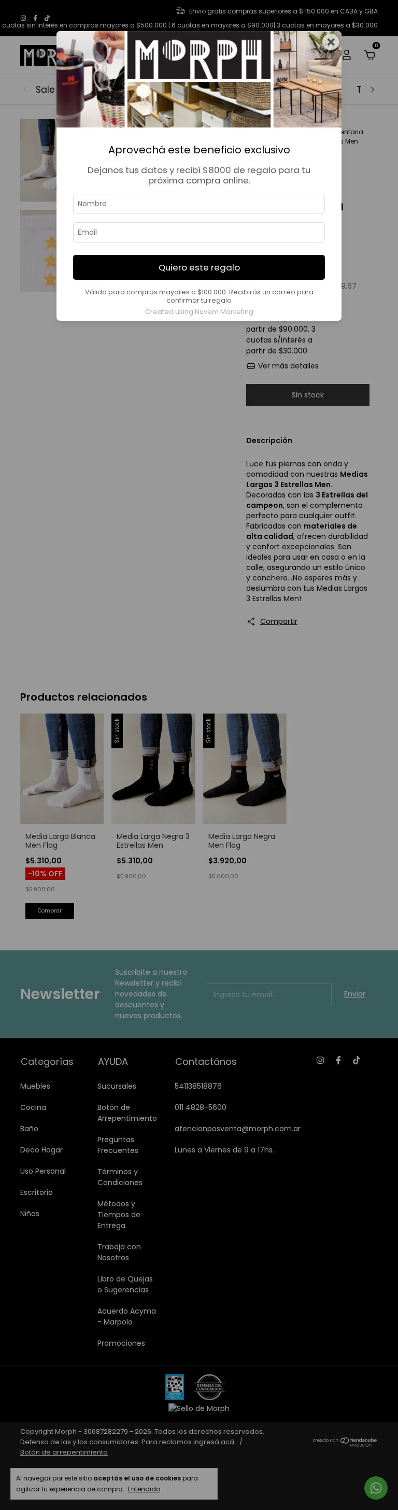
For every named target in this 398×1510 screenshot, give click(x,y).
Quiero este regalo (199, 267)
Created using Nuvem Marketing (199, 311)
